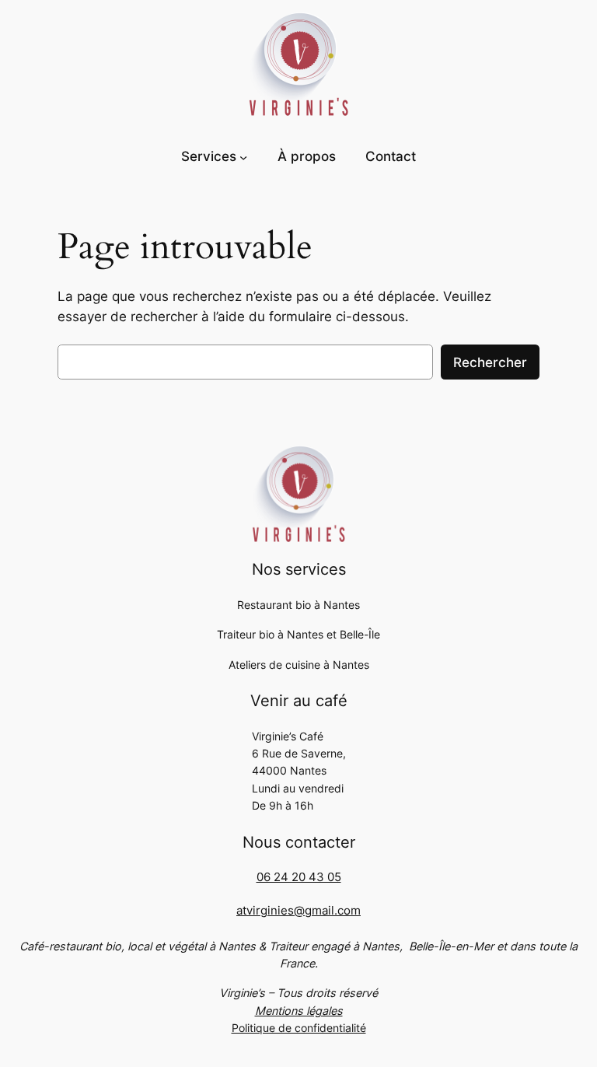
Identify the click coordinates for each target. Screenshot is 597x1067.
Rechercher (490, 362)
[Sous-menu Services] (243, 157)
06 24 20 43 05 (299, 877)
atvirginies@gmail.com (298, 911)
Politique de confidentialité (299, 1027)
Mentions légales (299, 1010)
